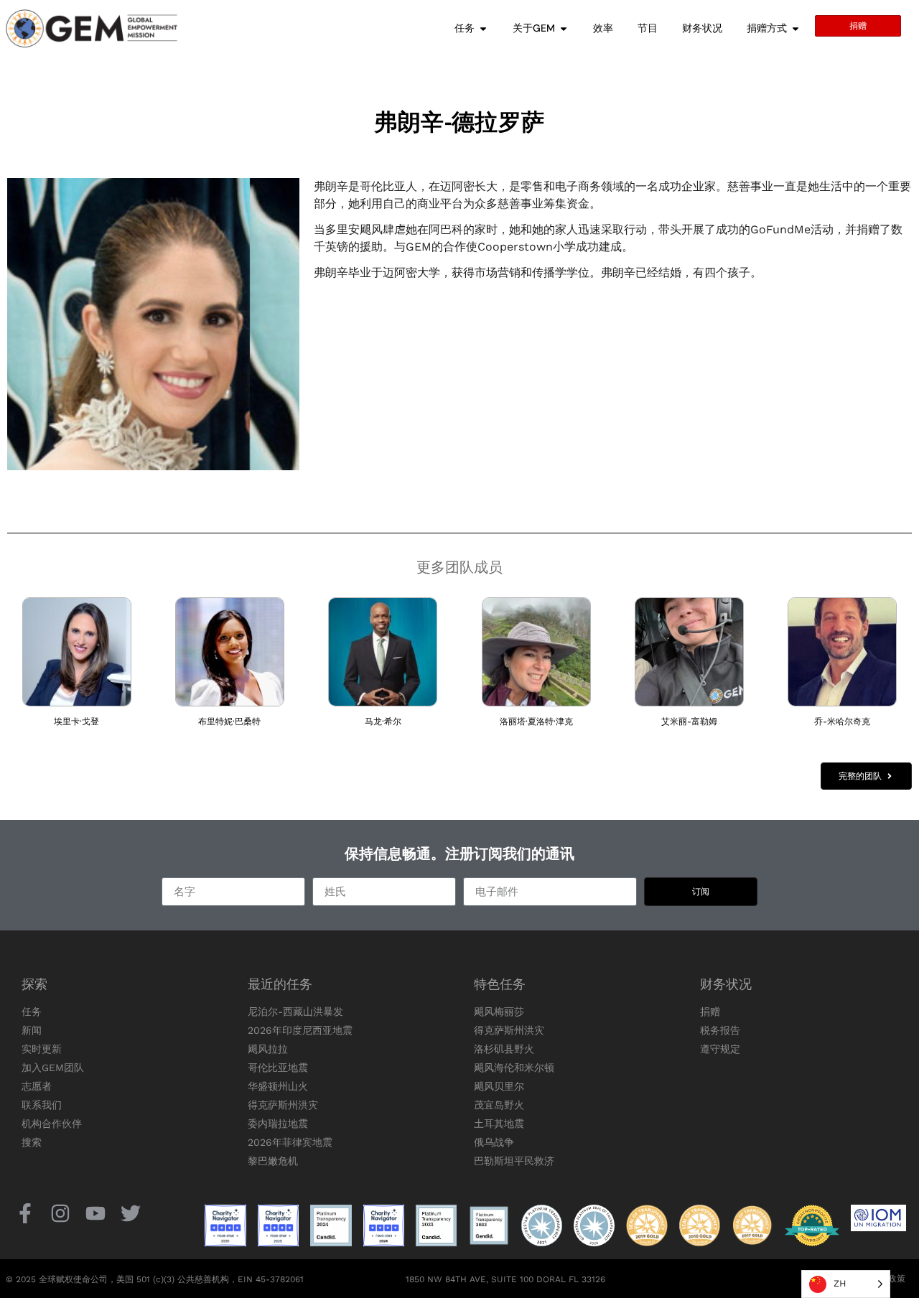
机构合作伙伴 (52, 1123)
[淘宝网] (60, 1213)
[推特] (131, 1213)
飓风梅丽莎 (499, 1011)
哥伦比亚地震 (278, 1067)
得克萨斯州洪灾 (283, 1105)
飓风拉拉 (268, 1049)
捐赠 (710, 1011)
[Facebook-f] (25, 1213)
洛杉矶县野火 (504, 1049)
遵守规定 (720, 1049)
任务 (32, 1011)
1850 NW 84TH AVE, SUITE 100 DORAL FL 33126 (505, 1279)
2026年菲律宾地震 (290, 1142)
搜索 (32, 1142)
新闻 (32, 1030)
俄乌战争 (494, 1142)
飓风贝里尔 (499, 1086)
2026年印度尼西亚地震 (300, 1030)
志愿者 (37, 1086)
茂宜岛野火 (499, 1105)
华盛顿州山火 (278, 1086)
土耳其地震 (499, 1123)
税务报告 (720, 1030)
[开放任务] (483, 28)
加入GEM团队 (53, 1067)
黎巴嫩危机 (273, 1161)
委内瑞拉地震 (278, 1123)
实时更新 (42, 1049)
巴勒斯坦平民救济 (514, 1161)
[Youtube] (95, 1213)
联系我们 (42, 1105)
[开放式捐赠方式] (795, 28)
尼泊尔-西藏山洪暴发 (295, 1011)
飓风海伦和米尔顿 (514, 1067)
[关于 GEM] (564, 28)
